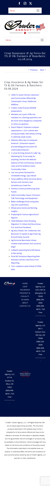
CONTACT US (25, 306)
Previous (34, 70)
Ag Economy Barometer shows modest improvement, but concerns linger (26, 243)
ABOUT (25, 302)
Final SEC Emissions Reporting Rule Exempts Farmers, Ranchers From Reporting (25, 259)
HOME (25, 283)
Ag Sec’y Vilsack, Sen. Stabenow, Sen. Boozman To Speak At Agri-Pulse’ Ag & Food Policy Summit (26, 233)
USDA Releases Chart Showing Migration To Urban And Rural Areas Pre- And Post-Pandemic (26, 224)
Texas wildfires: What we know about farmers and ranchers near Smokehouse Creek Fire (26, 182)
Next (42, 70)
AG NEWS (25, 299)
